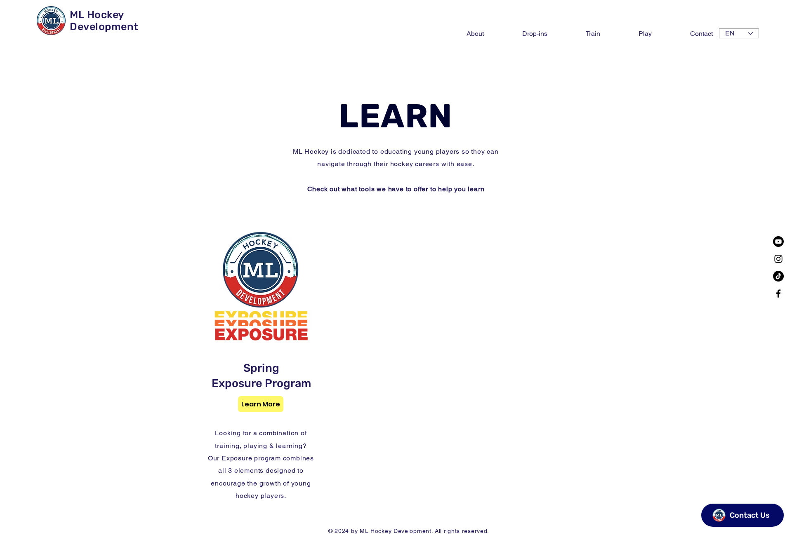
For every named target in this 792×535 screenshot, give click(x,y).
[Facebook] (778, 293)
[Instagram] (778, 258)
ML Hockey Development (104, 21)
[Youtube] (778, 241)
